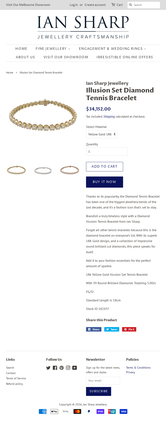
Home (21, 49)
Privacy (130, 372)
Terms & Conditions (138, 367)
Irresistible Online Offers (125, 57)
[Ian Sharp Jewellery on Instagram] (68, 368)
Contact (11, 373)
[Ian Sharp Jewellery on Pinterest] (61, 368)
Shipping (109, 116)
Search (10, 367)
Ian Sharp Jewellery (94, 404)
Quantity (92, 144)
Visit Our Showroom (66, 57)
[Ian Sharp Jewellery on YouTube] (74, 368)
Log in (74, 5)
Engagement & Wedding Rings (111, 49)
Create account (95, 5)
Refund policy (14, 384)
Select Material (96, 127)
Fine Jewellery (52, 49)
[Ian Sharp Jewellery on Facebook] (55, 368)
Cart (120, 5)
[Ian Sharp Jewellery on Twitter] (48, 368)
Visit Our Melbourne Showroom (28, 5)
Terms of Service (16, 378)
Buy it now (104, 182)
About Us (25, 57)
